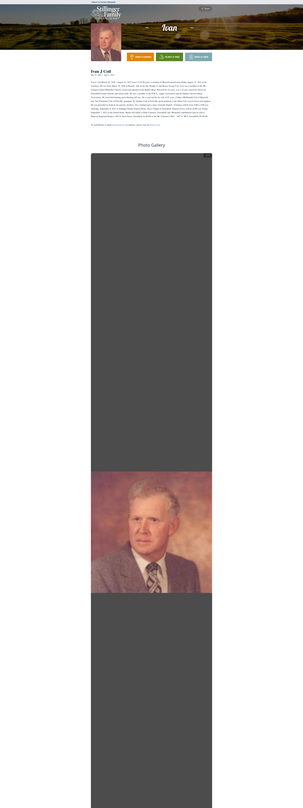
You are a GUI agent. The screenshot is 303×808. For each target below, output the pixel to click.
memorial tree (119, 124)
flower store (155, 124)
